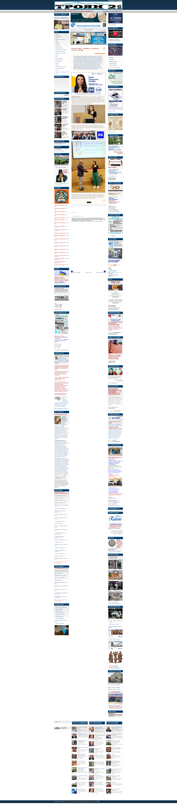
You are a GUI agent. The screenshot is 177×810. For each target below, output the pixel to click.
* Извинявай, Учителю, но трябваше (61, 544)
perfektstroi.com (112, 334)
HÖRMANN (115, 297)
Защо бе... (113, 754)
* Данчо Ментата (57, 523)
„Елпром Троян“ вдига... (81, 789)
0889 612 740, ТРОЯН (114, 150)
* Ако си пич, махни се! (59, 500)
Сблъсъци (57, 44)
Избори (57, 41)
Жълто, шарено (58, 61)
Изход (94, 801)
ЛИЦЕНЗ (98, 801)
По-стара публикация (100, 272)
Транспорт (111, 57)
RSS (95, 801)
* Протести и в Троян (58, 580)
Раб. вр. (114, 689)
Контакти (117, 624)
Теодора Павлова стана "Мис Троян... (65, 125)
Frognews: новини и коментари (61, 607)
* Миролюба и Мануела (59, 502)
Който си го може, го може (60, 51)
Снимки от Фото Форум (60, 618)
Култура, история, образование (61, 49)
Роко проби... (114, 782)
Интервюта (57, 37)
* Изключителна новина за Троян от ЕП (61, 558)
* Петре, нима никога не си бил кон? (61, 517)
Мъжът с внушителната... (99, 782)
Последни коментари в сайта (61, 66)
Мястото (110, 620)
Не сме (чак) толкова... (81, 761)
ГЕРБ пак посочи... (98, 775)
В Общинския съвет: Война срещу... (64, 102)
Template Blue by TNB (69, 801)
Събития (110, 622)
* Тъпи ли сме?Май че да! (59, 495)
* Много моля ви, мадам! (59, 553)
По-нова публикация (76, 272)
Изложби (118, 687)
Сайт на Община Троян (60, 612)
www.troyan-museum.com (115, 667)
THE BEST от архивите (60, 68)
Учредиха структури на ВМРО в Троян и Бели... (65, 133)
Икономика (57, 42)
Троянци (57, 54)
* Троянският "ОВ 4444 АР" (59, 539)
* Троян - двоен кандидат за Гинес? (61, 514)
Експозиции (119, 620)
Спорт (57, 56)
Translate (62, 151)
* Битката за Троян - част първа (60, 575)
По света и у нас (58, 46)
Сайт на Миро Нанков (59, 616)
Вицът (57, 70)
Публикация (77, 801)
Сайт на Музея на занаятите (61, 614)
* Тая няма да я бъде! (58, 521)
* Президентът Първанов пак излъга (61, 529)
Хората (114, 620)
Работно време (112, 624)
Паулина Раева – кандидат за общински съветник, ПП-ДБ (85, 49)
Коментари (80, 801)
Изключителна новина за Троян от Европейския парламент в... (116, 762)
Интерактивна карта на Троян (114, 67)
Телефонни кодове (113, 63)
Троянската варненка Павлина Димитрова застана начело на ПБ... (100, 728)
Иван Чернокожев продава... (100, 762)
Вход (75, 801)
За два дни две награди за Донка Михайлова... (65, 117)
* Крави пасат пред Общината (60, 508)
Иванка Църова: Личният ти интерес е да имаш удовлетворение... (82, 768)
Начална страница (88, 272)
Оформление (91, 801)
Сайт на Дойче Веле (59, 609)
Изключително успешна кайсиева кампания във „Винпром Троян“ (61, 18)
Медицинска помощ (113, 61)
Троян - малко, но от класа (61, 167)
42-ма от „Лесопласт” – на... (82, 782)
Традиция (57, 65)
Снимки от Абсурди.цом (60, 623)
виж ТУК (67, 242)
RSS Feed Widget (62, 89)
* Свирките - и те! (58, 498)
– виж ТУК (114, 24)
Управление (87, 801)
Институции (111, 59)
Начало (57, 34)
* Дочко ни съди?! (58, 542)
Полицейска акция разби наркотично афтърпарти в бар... (116, 748)
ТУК (57, 227)
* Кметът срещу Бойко (58, 573)
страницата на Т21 (61, 183)
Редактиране (84, 801)
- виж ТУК (67, 233)
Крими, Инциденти (59, 58)
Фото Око (57, 63)
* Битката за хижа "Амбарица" (60, 577)
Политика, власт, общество (60, 39)
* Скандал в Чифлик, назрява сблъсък (61, 570)
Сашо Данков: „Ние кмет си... (64, 109)
